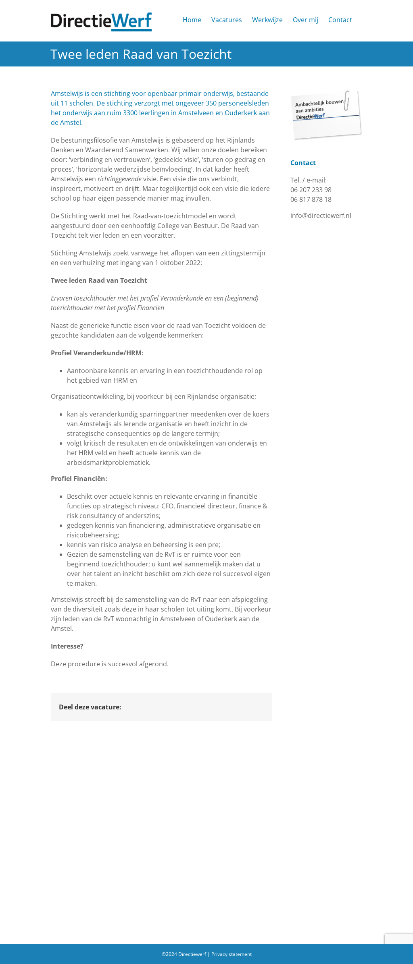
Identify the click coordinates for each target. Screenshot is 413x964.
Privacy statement (231, 954)
